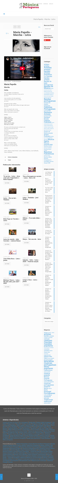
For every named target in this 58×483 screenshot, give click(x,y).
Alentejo (46, 332)
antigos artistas (46, 65)
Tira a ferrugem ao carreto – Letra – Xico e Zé (32, 177)
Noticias (10, 462)
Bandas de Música (48, 87)
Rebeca (10, 429)
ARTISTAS (39, 3)
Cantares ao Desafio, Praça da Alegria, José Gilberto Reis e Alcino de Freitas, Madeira (48, 255)
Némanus (5, 429)
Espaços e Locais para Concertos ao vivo (28, 459)
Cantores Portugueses (49, 108)
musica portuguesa (49, 381)
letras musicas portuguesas (50, 363)
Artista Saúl (6, 425)
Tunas (52, 438)
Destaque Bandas (47, 118)
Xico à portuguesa (23, 422)
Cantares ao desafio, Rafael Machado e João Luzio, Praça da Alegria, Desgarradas (48, 267)
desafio (50, 350)
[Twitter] (27, 480)
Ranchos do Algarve (15, 448)
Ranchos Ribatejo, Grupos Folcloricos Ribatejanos (23, 450)
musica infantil (47, 371)
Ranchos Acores (48, 146)
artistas (47, 334)
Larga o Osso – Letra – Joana (30, 280)
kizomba (47, 137)
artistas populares (48, 74)
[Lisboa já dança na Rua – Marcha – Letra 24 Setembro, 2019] (56, 477)
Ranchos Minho (48, 157)
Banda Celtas (45, 424)
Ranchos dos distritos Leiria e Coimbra (17, 431)
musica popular (47, 374)
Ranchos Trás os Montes (14, 434)
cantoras (47, 339)
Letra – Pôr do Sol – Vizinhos (10, 199)
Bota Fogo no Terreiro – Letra (11, 219)
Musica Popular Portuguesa (48, 378)
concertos (46, 350)
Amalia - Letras (51, 332)
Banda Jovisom (11, 424)
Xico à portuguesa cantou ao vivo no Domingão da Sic (48, 181)
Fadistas (47, 120)
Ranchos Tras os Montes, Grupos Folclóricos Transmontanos (30, 454)
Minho (50, 370)
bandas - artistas (47, 79)
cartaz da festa (47, 347)
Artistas (48, 67)
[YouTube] (31, 480)
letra (46, 361)
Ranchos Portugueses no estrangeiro (31, 434)
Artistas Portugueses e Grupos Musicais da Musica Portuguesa (33, 444)
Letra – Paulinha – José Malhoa (30, 198)
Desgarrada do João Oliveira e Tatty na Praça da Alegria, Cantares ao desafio (49, 199)
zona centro (47, 403)
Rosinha (18, 424)
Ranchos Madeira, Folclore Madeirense (37, 456)
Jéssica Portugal (30, 425)
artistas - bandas (47, 70)
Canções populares (48, 345)
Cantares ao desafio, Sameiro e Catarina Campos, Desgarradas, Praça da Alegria (48, 294)
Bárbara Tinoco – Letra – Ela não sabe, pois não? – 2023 (12, 281)
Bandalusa (13, 425)
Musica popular (46, 143)
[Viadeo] (33, 480)
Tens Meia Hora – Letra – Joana (12, 259)
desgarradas (47, 352)
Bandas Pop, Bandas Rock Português (30, 447)
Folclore (47, 122)
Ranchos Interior (47, 155)
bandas (49, 76)
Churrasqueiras (15, 460)
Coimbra (51, 347)
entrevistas (46, 353)
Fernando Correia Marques (25, 426)
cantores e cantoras (44, 435)
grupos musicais (47, 135)
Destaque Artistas (48, 113)
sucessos (47, 396)
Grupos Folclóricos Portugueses (18, 438)
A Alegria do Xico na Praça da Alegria (48, 232)
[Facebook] (25, 480)
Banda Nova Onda (36, 424)
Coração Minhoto (26, 429)
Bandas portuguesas (50, 100)
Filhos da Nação (39, 425)
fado (50, 356)
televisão (46, 398)
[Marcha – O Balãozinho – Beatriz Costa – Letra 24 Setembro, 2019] (1, 477)
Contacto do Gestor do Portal (10, 422)
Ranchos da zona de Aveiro (35, 431)
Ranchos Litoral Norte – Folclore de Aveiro (28, 451)
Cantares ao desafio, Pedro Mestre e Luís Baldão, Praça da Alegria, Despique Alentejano (48, 223)
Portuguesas (49, 393)
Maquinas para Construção (39, 460)
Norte (46, 388)
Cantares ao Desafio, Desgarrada (47, 104)
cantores (48, 340)
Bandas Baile (32, 422)
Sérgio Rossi (48, 428)
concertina (46, 349)
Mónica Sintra (16, 429)
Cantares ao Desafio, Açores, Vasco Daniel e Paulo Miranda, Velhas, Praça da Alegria (48, 307)
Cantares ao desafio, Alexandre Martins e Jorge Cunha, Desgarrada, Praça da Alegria (49, 280)
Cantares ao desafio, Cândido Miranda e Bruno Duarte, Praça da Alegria (48, 211)
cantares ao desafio (48, 337)
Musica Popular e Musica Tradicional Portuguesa (26, 445)
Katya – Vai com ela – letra (32, 239)
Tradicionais (48, 400)
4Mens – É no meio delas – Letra (32, 218)
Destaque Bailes (47, 115)
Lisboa (46, 370)
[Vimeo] (29, 480)
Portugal (47, 391)
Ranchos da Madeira (48, 147)
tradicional (48, 401)
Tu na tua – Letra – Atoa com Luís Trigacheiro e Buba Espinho (11, 177)
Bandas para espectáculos (33, 438)
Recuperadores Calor (25, 460)
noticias (50, 388)
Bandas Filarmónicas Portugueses (18, 437)
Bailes (45, 76)
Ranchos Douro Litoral (48, 431)
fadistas (46, 356)
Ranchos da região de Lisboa (11, 432)
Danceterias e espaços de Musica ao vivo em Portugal (27, 457)
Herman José (40, 428)
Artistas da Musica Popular (31, 435)
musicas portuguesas (49, 384)
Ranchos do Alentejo (27, 448)
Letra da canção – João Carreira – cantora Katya (12, 240)
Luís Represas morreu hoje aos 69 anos (48, 173)
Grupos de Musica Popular (16, 435)
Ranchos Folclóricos (49, 153)
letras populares (48, 367)
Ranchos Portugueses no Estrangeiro (47, 160)
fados (46, 358)
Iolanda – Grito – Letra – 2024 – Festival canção (31, 260)
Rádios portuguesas (8, 439)
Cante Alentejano (45, 438)
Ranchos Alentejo (44, 429)
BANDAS (46, 3)
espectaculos (47, 355)
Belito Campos (21, 425)
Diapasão (35, 426)
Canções (48, 342)
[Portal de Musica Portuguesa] (29, 6)
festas (49, 358)
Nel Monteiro (26, 428)
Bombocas (33, 428)
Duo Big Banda (13, 426)
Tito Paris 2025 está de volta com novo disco (49, 190)
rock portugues (48, 395)
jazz (44, 137)
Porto (46, 390)
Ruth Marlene (47, 425)
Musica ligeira (49, 140)
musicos (47, 387)
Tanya (20, 428)
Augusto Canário (43, 426)
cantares (51, 336)
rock (49, 163)
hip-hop (51, 136)
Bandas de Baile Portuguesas (43, 422)
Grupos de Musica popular (48, 132)
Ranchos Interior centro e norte (27, 432)
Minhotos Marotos (13, 428)
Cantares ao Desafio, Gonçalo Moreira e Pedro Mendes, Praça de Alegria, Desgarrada (49, 242)
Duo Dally (52, 424)
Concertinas (47, 111)
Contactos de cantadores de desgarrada (38, 437)
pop (51, 145)
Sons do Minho (35, 429)
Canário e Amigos (26, 424)
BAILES (51, 3)
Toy (7, 426)
